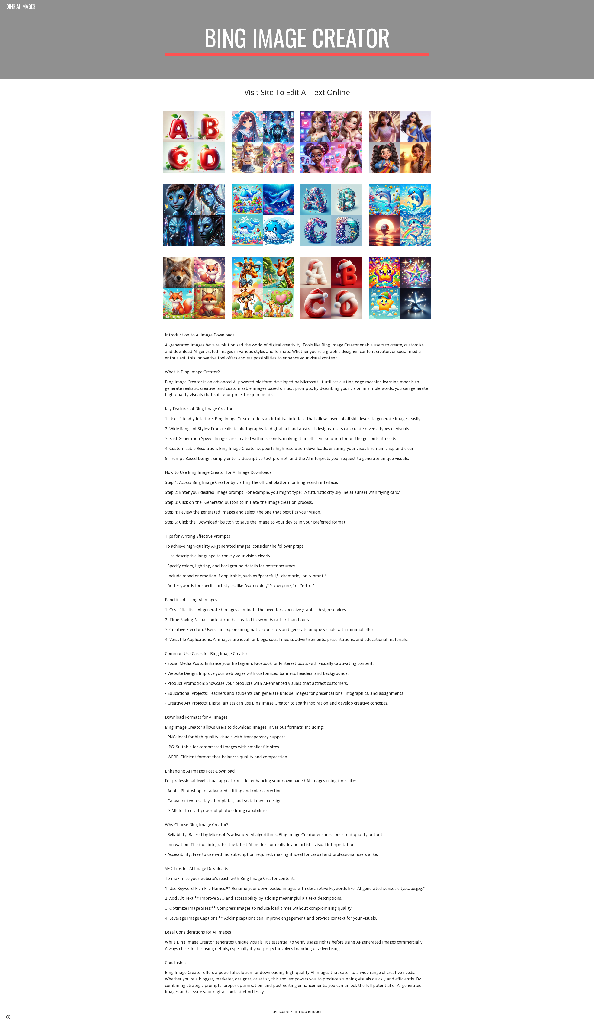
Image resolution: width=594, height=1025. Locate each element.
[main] (297, 39)
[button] (8, 1017)
